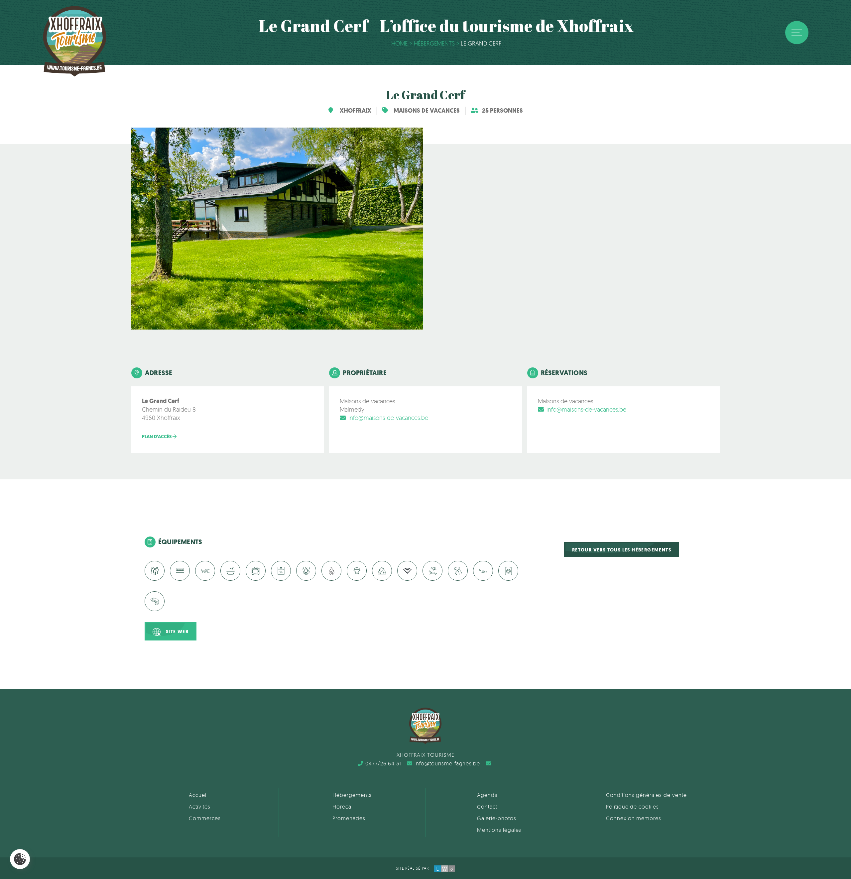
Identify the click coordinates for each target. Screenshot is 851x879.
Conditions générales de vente (646, 795)
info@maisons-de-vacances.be (388, 417)
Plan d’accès (157, 437)
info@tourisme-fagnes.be (447, 763)
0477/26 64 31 (383, 763)
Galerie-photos (496, 818)
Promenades (348, 818)
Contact (487, 806)
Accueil (198, 795)
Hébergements (352, 795)
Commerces (205, 818)
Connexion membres (633, 818)
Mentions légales (499, 830)
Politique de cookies (632, 806)
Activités (199, 806)
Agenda (487, 795)
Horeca (341, 806)
